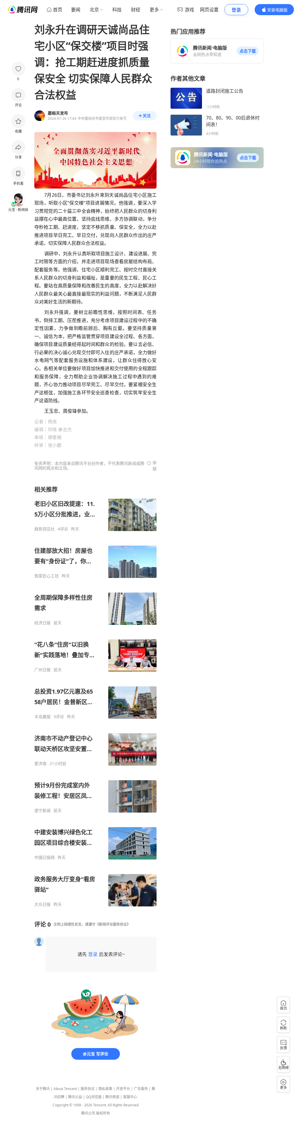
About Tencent (65, 1088)
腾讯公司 (88, 1113)
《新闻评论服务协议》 (112, 924)
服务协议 (88, 1088)
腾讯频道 (112, 1096)
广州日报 (42, 670)
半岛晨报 (42, 717)
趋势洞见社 (44, 529)
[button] (248, 51)
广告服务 (141, 1088)
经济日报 (42, 623)
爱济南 (40, 764)
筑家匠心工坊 (46, 576)
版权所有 (103, 1113)
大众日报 (42, 904)
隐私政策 (105, 1088)
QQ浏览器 (94, 1096)
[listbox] (95, 696)
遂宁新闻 (42, 810)
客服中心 (130, 1096)
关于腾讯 (43, 1088)
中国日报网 (44, 857)
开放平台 (123, 1088)
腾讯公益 (75, 1096)
